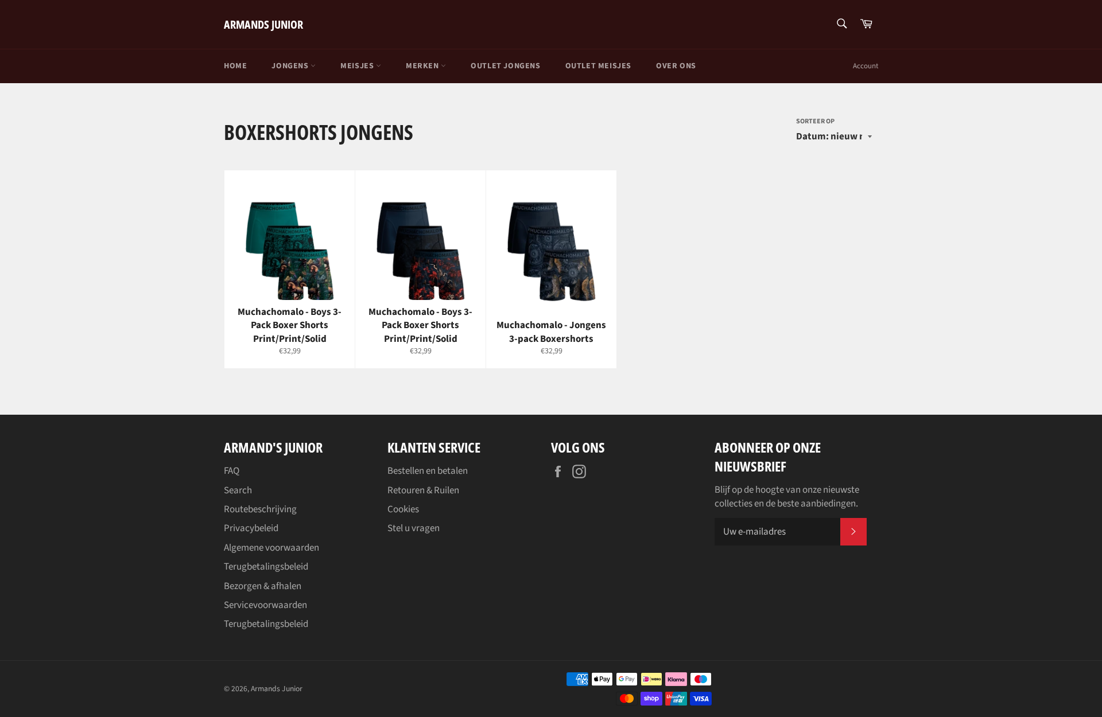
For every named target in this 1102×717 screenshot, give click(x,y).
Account (865, 66)
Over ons (676, 66)
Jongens (291, 66)
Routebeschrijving (260, 509)
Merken (423, 66)
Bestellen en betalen (427, 471)
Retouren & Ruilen (423, 490)
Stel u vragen (413, 528)
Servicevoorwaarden (265, 605)
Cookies (403, 509)
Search (238, 490)
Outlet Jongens (505, 66)
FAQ (231, 471)
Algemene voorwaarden (271, 548)
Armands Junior (263, 24)
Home (235, 66)
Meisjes (358, 66)
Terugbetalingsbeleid (266, 567)
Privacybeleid (251, 528)
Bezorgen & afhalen (262, 586)
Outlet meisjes (598, 66)
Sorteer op (815, 121)
